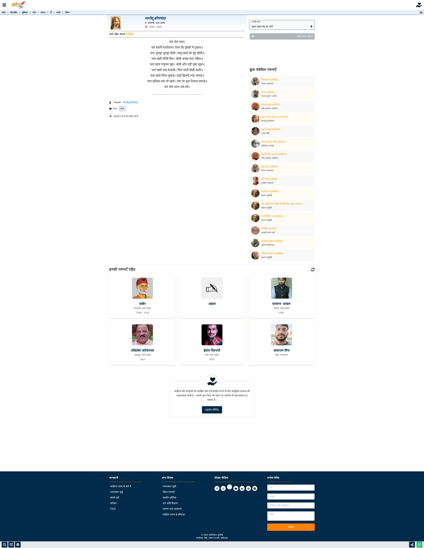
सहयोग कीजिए (212, 409)
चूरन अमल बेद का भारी (262, 24)
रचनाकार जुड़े (116, 492)
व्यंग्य (122, 108)
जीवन (67, 12)
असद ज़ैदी (265, 133)
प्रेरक (43, 12)
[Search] (4, 545)
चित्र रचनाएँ (168, 492)
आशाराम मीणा (281, 350)
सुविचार (25, 12)
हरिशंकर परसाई (267, 145)
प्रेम (34, 12)
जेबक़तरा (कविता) (269, 79)
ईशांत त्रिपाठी (212, 350)
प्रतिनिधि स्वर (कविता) (272, 216)
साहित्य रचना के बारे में (120, 486)
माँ (51, 12)
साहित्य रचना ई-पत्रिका (174, 514)
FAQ (112, 508)
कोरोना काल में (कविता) (272, 253)
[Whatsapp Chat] (419, 545)
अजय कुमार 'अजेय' (269, 96)
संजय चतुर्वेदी (266, 195)
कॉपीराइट (224, 538)
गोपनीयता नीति (201, 538)
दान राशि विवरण (170, 503)
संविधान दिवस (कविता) (272, 241)
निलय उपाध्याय (267, 83)
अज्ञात (212, 304)
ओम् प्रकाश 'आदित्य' (269, 108)
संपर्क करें (114, 497)
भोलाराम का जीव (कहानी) (273, 141)
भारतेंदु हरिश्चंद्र (155, 18)
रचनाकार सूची (169, 486)
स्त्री (58, 12)
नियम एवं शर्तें (214, 538)
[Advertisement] (282, 51)
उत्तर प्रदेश (160, 23)
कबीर (142, 304)
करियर (113, 503)
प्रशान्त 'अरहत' (281, 304)
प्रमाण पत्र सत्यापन (172, 508)
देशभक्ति (13, 12)
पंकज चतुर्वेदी (266, 257)
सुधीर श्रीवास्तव (267, 245)
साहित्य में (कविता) (269, 191)
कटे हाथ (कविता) (269, 179)
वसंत (4, 12)
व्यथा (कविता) (267, 92)
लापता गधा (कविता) (270, 104)
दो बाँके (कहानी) (268, 228)
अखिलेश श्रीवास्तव (142, 350)
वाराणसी (151, 23)
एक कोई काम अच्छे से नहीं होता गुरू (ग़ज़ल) (281, 203)
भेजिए (290, 527)
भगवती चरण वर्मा (268, 232)
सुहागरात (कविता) (269, 166)
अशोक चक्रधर (267, 183)
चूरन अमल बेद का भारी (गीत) (274, 117)
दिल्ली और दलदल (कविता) (273, 154)
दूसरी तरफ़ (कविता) (270, 129)
